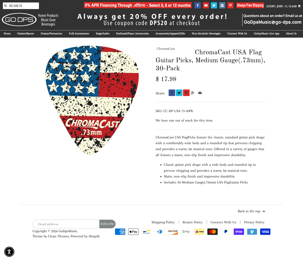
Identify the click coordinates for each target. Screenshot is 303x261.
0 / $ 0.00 (291, 6)
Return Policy (193, 222)
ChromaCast (166, 48)
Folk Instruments (79, 33)
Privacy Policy (254, 222)
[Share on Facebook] (171, 93)
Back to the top (249, 211)
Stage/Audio (102, 33)
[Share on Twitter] (178, 93)
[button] (9, 252)
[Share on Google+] (192, 93)
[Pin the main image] (185, 93)
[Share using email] (200, 93)
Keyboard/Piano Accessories (132, 33)
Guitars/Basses (25, 33)
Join (280, 6)
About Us (291, 33)
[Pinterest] (230, 5)
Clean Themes (58, 236)
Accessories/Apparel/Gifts (170, 33)
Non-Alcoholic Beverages (206, 33)
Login (271, 6)
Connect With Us (237, 33)
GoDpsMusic (68, 231)
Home (7, 33)
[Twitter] (214, 5)
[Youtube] (206, 5)
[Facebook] (198, 5)
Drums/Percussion (51, 33)
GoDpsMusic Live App (266, 33)
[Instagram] (222, 5)
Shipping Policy (163, 222)
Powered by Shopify (85, 236)
